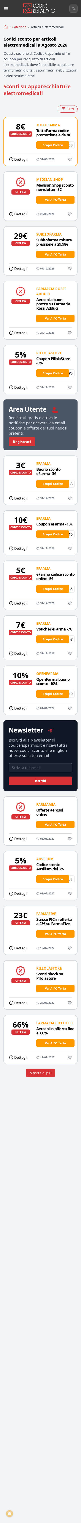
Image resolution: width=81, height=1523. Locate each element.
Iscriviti (40, 781)
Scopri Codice (53, 145)
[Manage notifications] (9, 1513)
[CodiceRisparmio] (5, 27)
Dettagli (20, 159)
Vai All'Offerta (55, 200)
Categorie (19, 27)
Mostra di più (40, 1073)
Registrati (22, 441)
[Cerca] (73, 9)
